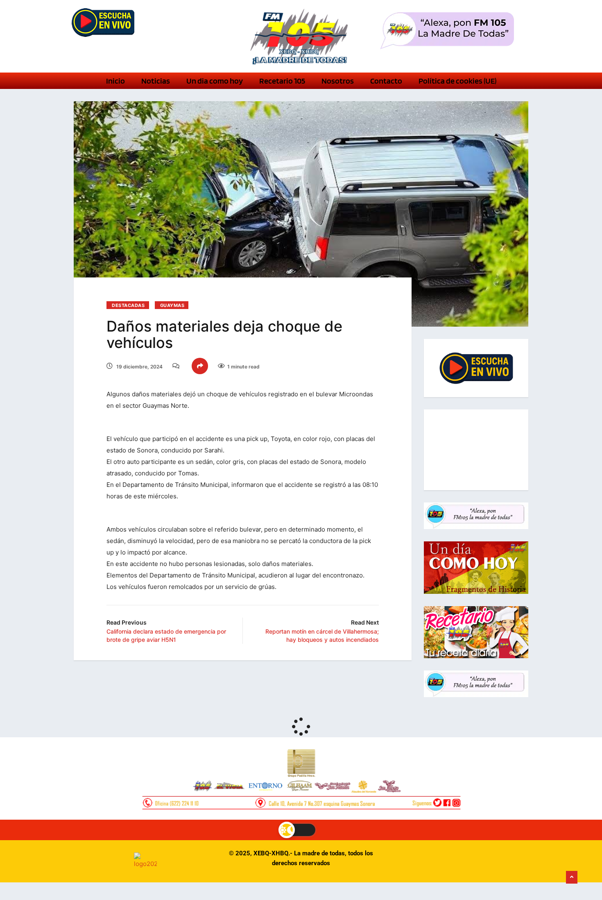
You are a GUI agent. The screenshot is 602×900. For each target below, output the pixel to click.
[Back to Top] (571, 877)
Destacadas (128, 305)
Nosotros (337, 81)
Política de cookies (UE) (457, 81)
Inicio (115, 81)
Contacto (386, 81)
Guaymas (172, 305)
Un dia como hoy (214, 81)
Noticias (155, 81)
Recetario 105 (282, 81)
